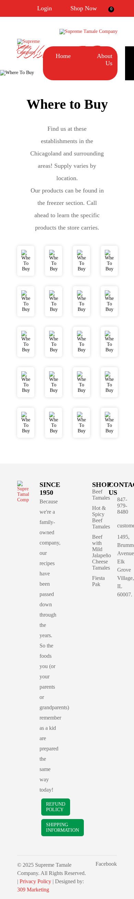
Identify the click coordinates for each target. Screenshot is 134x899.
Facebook (106, 864)
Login (44, 8)
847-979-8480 (122, 506)
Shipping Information (62, 827)
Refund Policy (55, 807)
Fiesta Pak (98, 581)
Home (63, 55)
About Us (104, 59)
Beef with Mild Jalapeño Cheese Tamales (101, 552)
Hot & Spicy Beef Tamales (101, 517)
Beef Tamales (101, 495)
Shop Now (83, 8)
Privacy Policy (35, 881)
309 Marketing (33, 889)
